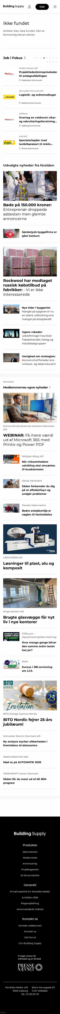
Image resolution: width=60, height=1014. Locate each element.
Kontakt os (30, 931)
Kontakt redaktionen (30, 925)
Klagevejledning (30, 903)
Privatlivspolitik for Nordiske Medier (30, 891)
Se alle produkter (30, 875)
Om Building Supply (30, 943)
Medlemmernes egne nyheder (25, 387)
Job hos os (30, 937)
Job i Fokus (12, 58)
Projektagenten (30, 869)
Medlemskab (30, 857)
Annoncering (30, 863)
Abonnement (30, 851)
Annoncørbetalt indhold (30, 909)
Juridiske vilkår (30, 897)
